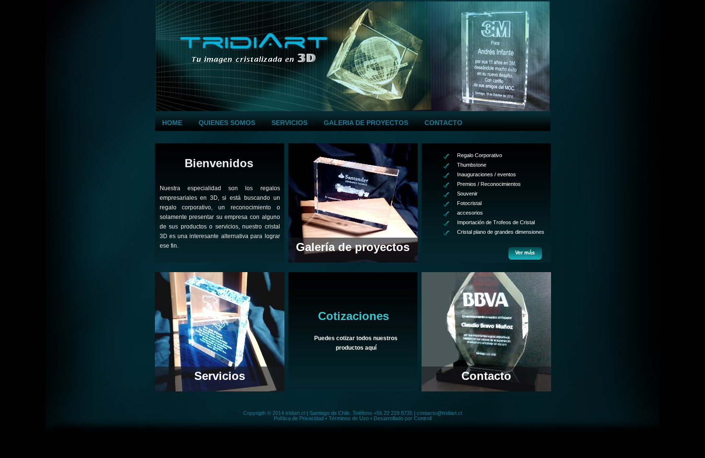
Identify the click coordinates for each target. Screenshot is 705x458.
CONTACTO (443, 122)
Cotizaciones (353, 316)
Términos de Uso (349, 418)
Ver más (525, 252)
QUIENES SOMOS (227, 122)
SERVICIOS (289, 122)
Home (172, 122)
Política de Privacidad (299, 418)
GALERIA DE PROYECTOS (366, 122)
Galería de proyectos (353, 246)
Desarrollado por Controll (403, 418)
